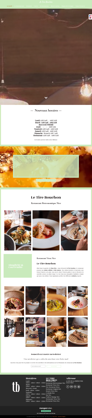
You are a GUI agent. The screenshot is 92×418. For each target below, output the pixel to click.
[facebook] (68, 387)
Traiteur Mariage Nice (52, 397)
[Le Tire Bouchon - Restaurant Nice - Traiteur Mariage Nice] (46, 230)
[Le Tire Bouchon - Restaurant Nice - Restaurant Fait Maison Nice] (74, 230)
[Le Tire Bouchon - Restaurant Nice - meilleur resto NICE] (35, 331)
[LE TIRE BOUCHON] (46, 408)
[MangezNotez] (78, 387)
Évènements (44, 6)
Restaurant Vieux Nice (53, 385)
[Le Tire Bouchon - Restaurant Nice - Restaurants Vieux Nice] (56, 301)
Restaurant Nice (51, 381)
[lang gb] (90, 18)
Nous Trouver (80, 6)
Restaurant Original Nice (53, 389)
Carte (36, 6)
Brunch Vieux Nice (51, 391)
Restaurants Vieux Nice (53, 399)
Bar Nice (48, 395)
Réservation (55, 6)
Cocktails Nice (50, 393)
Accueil (9, 6)
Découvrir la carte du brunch (46, 180)
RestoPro (55, 416)
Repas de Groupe (67, 6)
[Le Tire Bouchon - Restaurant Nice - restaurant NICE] (14, 301)
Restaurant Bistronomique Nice (55, 383)
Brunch (29, 6)
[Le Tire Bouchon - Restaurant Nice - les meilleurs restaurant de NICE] (35, 300)
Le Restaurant (19, 6)
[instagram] (75, 387)
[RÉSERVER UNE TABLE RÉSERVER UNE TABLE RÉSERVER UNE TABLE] (46, 26)
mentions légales (61, 416)
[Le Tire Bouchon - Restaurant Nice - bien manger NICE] (17, 230)
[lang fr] (90, 16)
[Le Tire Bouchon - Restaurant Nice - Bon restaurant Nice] (78, 301)
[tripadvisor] (71, 387)
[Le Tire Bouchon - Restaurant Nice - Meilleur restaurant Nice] (78, 331)
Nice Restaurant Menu (53, 387)
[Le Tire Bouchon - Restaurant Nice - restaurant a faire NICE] (14, 327)
